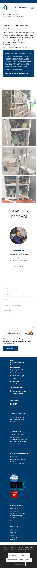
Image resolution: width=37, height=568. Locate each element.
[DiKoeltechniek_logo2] (15, 7)
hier (24, 518)
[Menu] (31, 7)
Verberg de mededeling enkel (18, 560)
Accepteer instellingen (18, 555)
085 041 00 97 (18, 266)
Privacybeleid (8, 343)
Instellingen (19, 564)
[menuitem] (31, 7)
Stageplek (13, 539)
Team (12, 535)
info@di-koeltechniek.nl (18, 260)
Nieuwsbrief (14, 530)
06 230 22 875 (15, 444)
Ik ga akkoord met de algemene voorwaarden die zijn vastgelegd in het (17, 341)
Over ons (13, 532)
